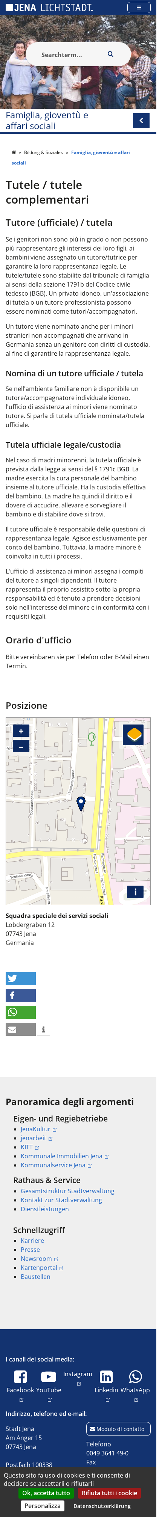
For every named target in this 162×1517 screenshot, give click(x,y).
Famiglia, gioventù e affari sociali (47, 120)
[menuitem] (78, 1142)
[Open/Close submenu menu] (141, 120)
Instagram (77, 1373)
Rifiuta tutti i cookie (109, 1493)
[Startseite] (14, 152)
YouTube (48, 1390)
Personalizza (42, 1506)
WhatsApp (135, 1390)
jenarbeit (33, 1138)
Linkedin (106, 1390)
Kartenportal (39, 1267)
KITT (27, 1147)
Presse (30, 1249)
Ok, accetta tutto (46, 1493)
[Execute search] (110, 54)
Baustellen (35, 1276)
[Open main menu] (139, 7)
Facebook (20, 1390)
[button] (21, 978)
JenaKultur (35, 1129)
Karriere (32, 1240)
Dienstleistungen (45, 1209)
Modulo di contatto (120, 1428)
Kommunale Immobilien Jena (61, 1156)
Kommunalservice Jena (53, 1165)
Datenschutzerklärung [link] (102, 1505)
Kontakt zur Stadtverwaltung (61, 1200)
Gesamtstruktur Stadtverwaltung (68, 1191)
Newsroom (36, 1258)
